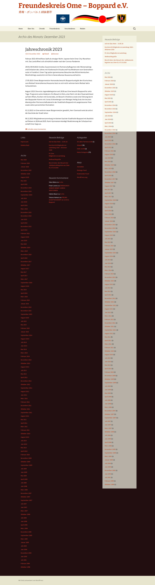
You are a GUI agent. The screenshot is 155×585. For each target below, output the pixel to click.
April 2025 (108, 102)
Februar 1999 (109, 481)
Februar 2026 (109, 81)
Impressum (24, 142)
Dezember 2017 (110, 179)
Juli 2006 (108, 435)
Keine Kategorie (82, 152)
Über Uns (31, 29)
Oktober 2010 (109, 351)
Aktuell (46, 54)
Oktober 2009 (109, 379)
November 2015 (110, 228)
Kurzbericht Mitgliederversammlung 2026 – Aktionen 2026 (58, 147)
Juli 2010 (108, 358)
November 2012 (110, 298)
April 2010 (108, 369)
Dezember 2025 (110, 88)
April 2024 (108, 123)
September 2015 (110, 232)
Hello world (81, 149)
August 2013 (109, 284)
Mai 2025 (108, 98)
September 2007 (110, 418)
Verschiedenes (70, 29)
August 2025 (109, 95)
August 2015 (109, 235)
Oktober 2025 (109, 91)
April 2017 (108, 193)
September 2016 (110, 200)
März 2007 (108, 428)
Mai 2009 (108, 393)
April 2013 (108, 295)
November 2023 (110, 133)
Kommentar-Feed (83, 174)
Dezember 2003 (110, 470)
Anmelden (80, 167)
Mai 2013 (108, 291)
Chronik (42, 29)
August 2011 (109, 333)
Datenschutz (25, 145)
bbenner (56, 54)
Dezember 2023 (110, 130)
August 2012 (109, 309)
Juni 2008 (108, 404)
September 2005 (110, 453)
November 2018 (110, 172)
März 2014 (108, 270)
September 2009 (110, 383)
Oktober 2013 (109, 281)
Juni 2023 (108, 137)
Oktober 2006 (109, 432)
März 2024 (108, 126)
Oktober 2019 (109, 165)
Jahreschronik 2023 (43, 49)
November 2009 (110, 376)
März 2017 (108, 196)
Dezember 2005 (110, 449)
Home (20, 29)
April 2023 (108, 140)
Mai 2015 (108, 242)
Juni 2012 (108, 312)
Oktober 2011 (109, 326)
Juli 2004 (108, 463)
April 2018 (108, 175)
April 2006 (108, 442)
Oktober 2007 (109, 414)
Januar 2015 (109, 249)
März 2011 (108, 344)
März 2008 (108, 407)
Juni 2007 (108, 425)
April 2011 (108, 340)
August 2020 (109, 154)
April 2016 (108, 211)
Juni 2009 (108, 390)
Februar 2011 (109, 347)
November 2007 (110, 411)
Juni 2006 (108, 439)
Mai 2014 (108, 267)
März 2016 (108, 214)
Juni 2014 (108, 263)
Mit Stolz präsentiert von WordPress (30, 580)
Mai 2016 (108, 207)
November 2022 (110, 144)
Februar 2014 (109, 274)
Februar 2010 (109, 372)
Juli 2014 (108, 260)
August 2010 (109, 354)
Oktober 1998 (109, 484)
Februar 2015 (109, 246)
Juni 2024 (108, 119)
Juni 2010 (108, 362)
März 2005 (108, 456)
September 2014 (110, 253)
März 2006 (108, 446)
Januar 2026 (109, 84)
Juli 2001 (108, 477)
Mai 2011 (108, 337)
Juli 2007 (108, 421)
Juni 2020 (108, 158)
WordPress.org (82, 177)
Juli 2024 (108, 116)
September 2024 (110, 112)
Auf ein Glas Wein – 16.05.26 (114, 44)
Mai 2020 (108, 161)
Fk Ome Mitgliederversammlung (115, 53)
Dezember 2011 (110, 323)
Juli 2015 (108, 239)
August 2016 (109, 204)
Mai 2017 (108, 189)
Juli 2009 (108, 386)
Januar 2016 (109, 221)
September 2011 (110, 330)
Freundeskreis (54, 29)
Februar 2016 (109, 218)
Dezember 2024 (110, 105)
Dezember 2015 (110, 225)
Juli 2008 (108, 400)
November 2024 (110, 109)
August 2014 (109, 256)
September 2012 (110, 305)
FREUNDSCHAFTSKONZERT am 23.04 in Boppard (59, 199)
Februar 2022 (109, 151)
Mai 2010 (108, 365)
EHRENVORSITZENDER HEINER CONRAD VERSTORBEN (59, 188)
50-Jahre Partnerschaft (84, 142)
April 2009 (108, 397)
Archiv (61, 182)
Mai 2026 (108, 77)
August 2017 (109, 186)
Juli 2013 (108, 288)
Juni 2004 (108, 467)
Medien (82, 29)
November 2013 (110, 277)
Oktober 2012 (109, 302)
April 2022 (108, 147)
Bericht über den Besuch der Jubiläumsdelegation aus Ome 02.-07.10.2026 (59, 165)
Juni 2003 (108, 474)
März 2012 (108, 316)
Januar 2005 (109, 460)
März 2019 (108, 168)
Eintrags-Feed (82, 170)
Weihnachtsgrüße (111, 56)
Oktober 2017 (109, 182)
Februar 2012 (109, 319)
